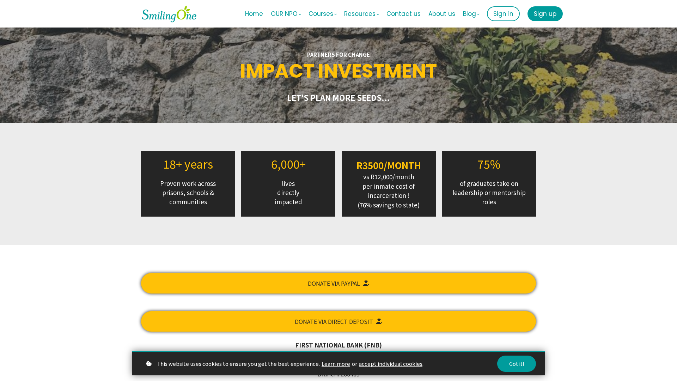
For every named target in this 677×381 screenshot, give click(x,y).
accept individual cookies (390, 363)
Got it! (516, 363)
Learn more (336, 363)
